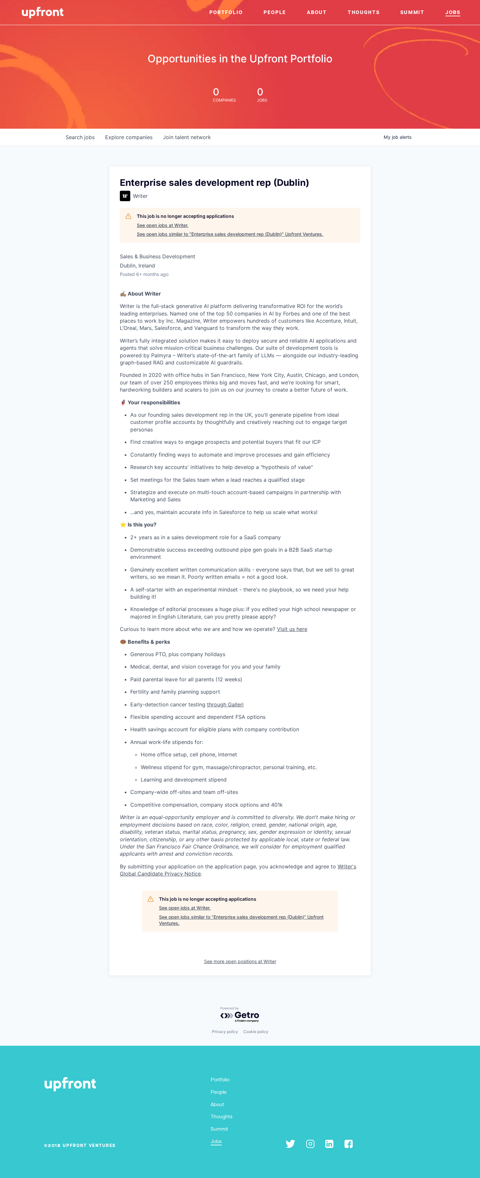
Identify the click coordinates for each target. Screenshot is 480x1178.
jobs (80, 137)
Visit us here (292, 629)
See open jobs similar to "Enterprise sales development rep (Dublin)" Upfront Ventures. (230, 234)
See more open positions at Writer (240, 961)
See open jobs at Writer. (162, 225)
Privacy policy (225, 1031)
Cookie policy (255, 1031)
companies (128, 137)
